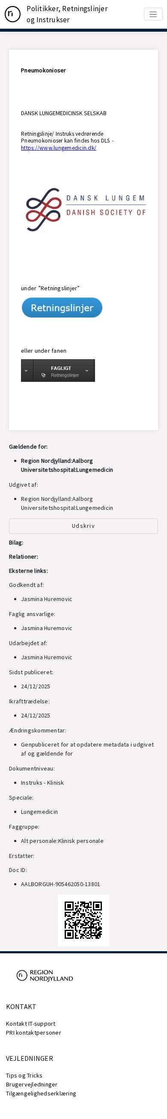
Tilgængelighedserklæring (41, 1093)
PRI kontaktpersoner (33, 1032)
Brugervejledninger (32, 1084)
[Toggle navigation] (153, 14)
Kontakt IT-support (31, 1023)
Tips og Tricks (24, 1075)
